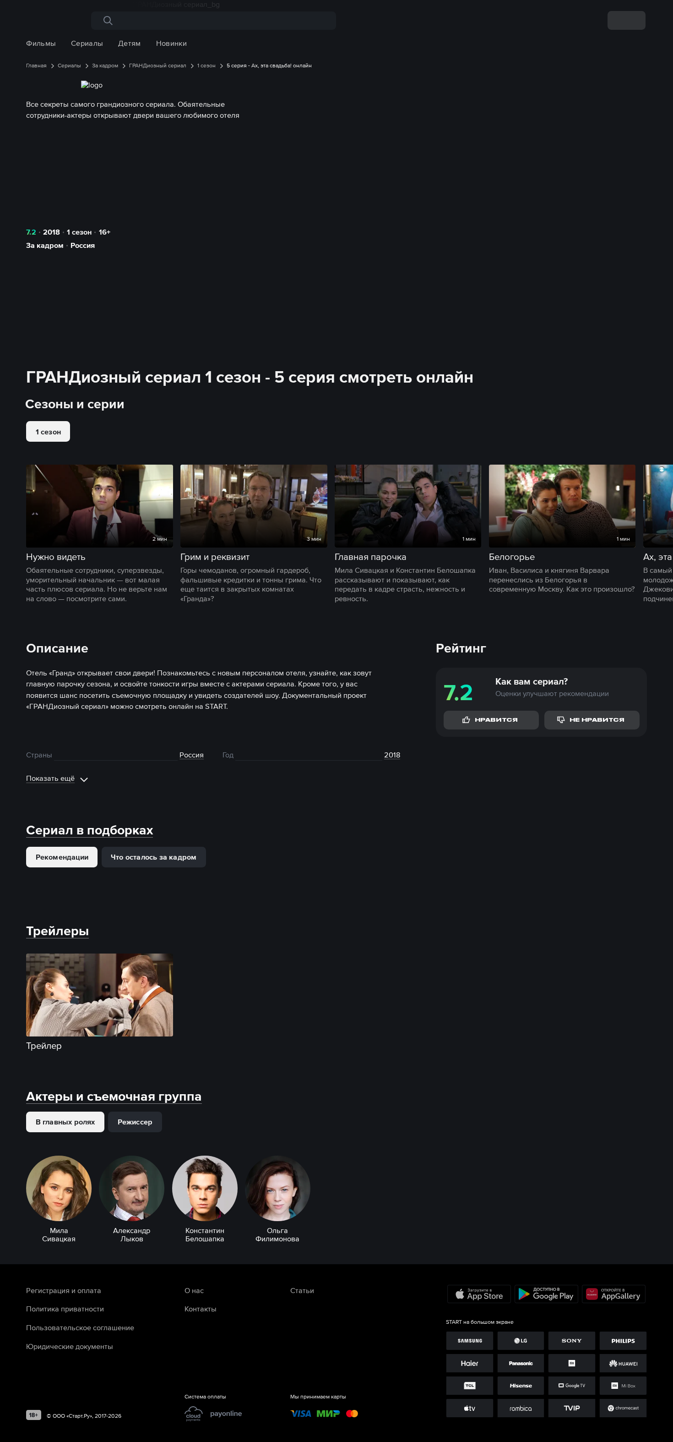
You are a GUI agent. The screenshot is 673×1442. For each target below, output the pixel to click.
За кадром (45, 245)
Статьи (302, 1290)
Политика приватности (65, 1309)
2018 (51, 232)
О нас (194, 1290)
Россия (83, 245)
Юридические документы (69, 1346)
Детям (129, 43)
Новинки (171, 43)
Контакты (201, 1309)
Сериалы (87, 43)
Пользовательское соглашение (80, 1327)
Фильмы (41, 43)
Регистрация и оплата (63, 1290)
